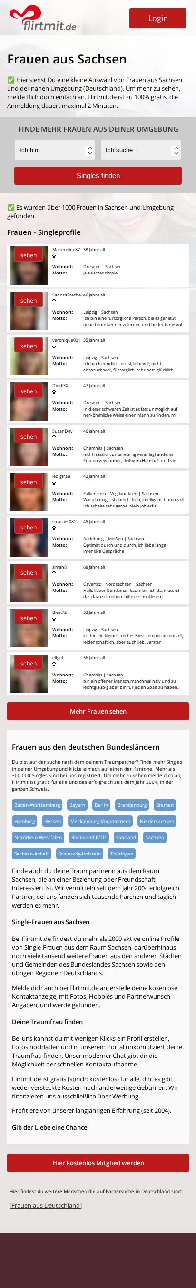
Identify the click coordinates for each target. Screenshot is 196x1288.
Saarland (126, 837)
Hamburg (24, 821)
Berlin (101, 805)
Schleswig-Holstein (80, 853)
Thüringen (121, 853)
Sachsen (155, 837)
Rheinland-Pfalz (89, 837)
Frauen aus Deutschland (45, 1205)
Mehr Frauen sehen (98, 711)
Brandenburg (132, 805)
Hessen (52, 821)
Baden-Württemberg (37, 805)
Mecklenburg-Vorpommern (100, 821)
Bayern (77, 805)
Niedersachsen (157, 821)
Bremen (165, 805)
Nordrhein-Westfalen (38, 837)
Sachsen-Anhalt (31, 853)
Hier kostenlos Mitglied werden (98, 1163)
